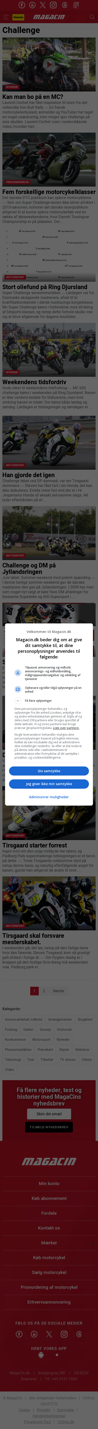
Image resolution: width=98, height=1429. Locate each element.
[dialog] (49, 714)
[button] (49, 700)
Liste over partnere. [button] (66, 728)
